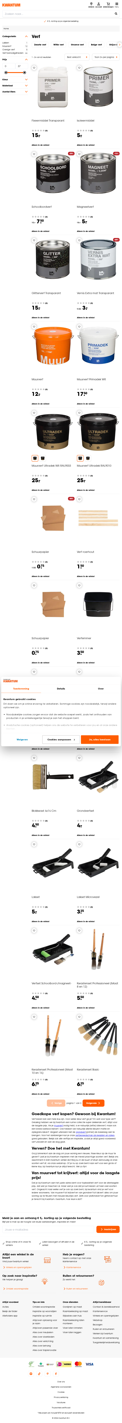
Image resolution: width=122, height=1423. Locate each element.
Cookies (61, 1392)
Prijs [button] (4, 59)
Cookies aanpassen (59, 739)
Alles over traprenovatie (44, 1350)
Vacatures (61, 1402)
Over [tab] (101, 688)
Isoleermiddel (85, 120)
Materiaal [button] (7, 85)
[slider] (6, 72)
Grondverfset (85, 810)
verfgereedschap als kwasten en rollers (95, 1135)
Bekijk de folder (9, 1311)
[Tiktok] (39, 1374)
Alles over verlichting (43, 1341)
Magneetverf (85, 206)
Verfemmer (84, 638)
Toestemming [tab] (21, 688)
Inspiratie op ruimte (42, 1315)
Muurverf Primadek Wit (91, 379)
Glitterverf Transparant (46, 293)
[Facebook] (56, 1374)
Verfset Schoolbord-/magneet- (51, 983)
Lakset (36, 897)
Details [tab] (61, 688)
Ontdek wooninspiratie (17, 1288)
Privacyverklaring (61, 1397)
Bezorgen (97, 1324)
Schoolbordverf (42, 206)
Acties (5, 1306)
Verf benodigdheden (12, 53)
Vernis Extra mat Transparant (95, 293)
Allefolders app (9, 1315)
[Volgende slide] (119, 44)
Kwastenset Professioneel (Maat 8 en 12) (97, 984)
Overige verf (8, 49)
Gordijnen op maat (72, 1306)
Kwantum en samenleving (106, 1338)
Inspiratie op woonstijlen (45, 1311)
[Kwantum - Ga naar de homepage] (11, 5)
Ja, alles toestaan (100, 739)
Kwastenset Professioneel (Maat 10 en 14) (52, 1071)
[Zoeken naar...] (116, 13)
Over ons (61, 1382)
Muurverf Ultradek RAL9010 (94, 465)
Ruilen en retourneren (77, 1288)
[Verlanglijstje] (34, 67)
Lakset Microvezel (88, 897)
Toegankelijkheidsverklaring (106, 1342)
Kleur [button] (5, 79)
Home (6, 28)
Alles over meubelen (43, 1332)
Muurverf (6, 46)
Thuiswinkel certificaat (61, 1408)
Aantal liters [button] (8, 91)
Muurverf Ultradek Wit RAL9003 (51, 465)
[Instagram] (31, 1374)
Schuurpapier (40, 551)
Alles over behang (42, 1345)
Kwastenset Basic (88, 1069)
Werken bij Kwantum (103, 1333)
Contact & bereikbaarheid (106, 1306)
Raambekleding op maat (75, 1311)
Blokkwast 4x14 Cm (44, 810)
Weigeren (22, 739)
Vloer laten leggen (72, 1332)
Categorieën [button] (9, 36)
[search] (61, 13)
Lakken (5, 42)
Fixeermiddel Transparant (48, 120)
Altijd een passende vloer (45, 1328)
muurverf (58, 1125)
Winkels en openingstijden (19, 1267)
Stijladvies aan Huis (72, 1315)
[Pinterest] (48, 1374)
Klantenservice (73, 1267)
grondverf (81, 1132)
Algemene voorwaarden (61, 1387)
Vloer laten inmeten (73, 1328)
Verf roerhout (85, 551)
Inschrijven (110, 1229)
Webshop (97, 1320)
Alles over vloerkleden (43, 1336)
